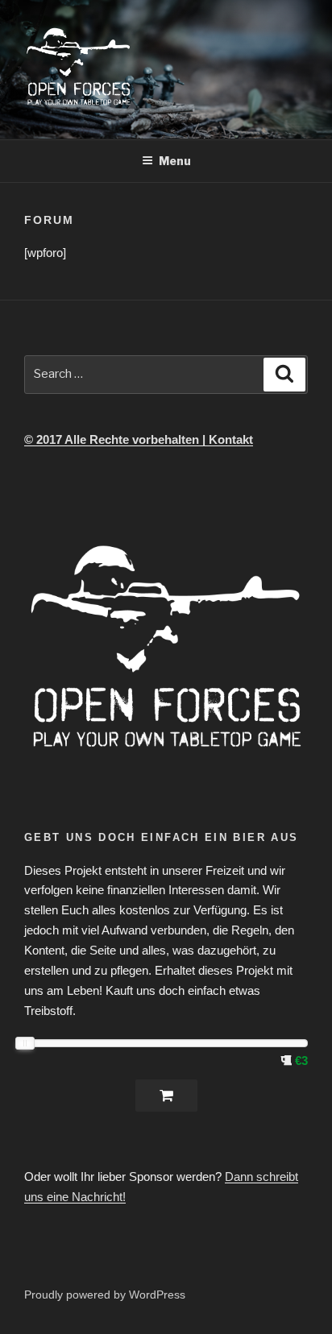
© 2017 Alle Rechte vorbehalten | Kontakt (138, 439)
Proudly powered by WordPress (104, 1294)
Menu (175, 161)
